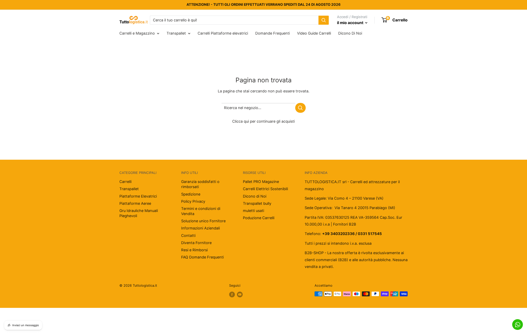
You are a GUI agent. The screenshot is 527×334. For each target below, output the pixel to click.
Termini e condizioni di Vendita (200, 211)
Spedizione (190, 194)
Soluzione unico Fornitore (203, 221)
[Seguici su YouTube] (240, 294)
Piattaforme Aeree (135, 203)
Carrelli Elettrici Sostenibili (265, 189)
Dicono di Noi (254, 196)
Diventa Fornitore (196, 243)
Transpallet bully (257, 203)
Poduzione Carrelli (258, 218)
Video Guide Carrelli (314, 33)
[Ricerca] (323, 19)
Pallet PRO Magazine (261, 181)
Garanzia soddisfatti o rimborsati (200, 184)
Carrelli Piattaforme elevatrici (223, 33)
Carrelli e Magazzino (137, 33)
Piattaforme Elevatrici (138, 196)
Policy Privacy (193, 201)
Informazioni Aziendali (200, 228)
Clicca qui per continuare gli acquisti (263, 121)
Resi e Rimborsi (194, 250)
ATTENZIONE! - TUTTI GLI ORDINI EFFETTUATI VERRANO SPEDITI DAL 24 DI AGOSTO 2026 (263, 4)
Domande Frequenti (272, 33)
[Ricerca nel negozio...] (300, 108)
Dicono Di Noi (350, 33)
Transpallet (176, 33)
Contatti (188, 235)
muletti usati (253, 210)
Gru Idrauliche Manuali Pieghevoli (138, 213)
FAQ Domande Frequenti (202, 257)
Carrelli (125, 181)
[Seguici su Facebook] (232, 294)
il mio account (350, 22)
